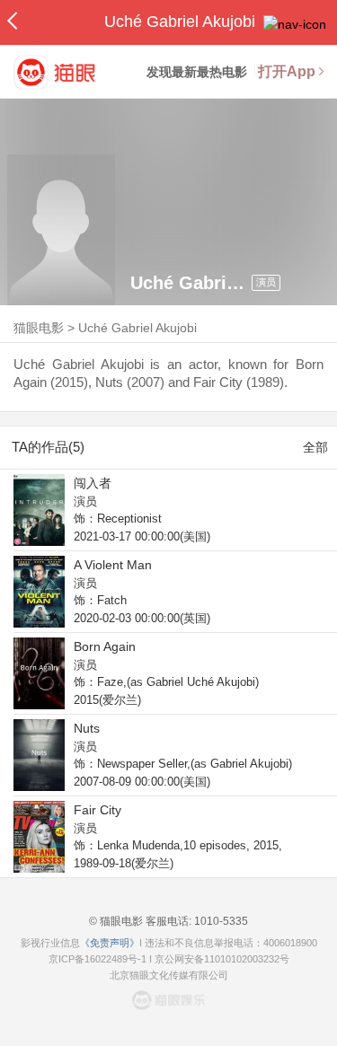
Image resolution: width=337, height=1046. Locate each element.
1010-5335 (219, 921)
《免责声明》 (109, 942)
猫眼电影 (38, 328)
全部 (315, 447)
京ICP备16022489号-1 (97, 959)
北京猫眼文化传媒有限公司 (169, 975)
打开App (286, 71)
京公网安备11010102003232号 (222, 959)
